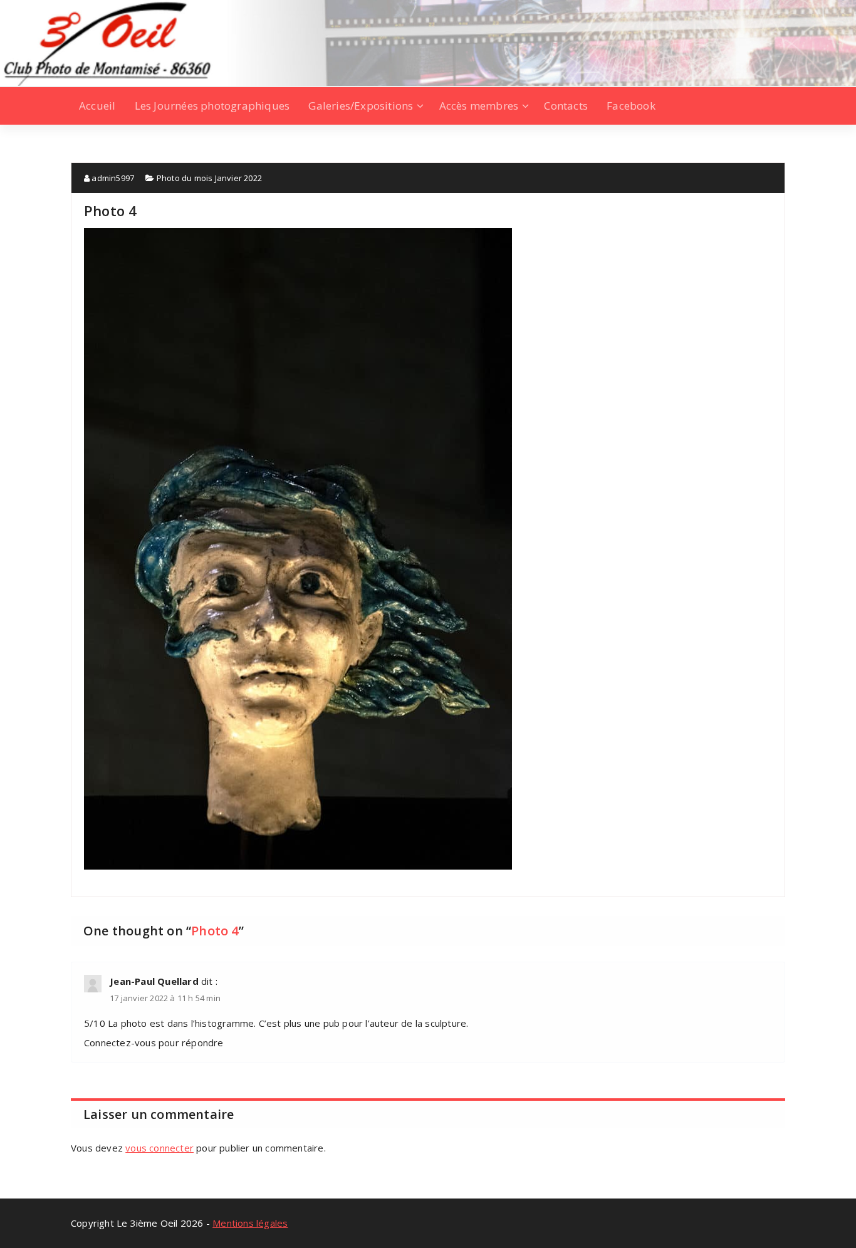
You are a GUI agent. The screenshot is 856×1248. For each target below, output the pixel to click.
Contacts (566, 105)
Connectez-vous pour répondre (154, 1042)
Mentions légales (250, 1223)
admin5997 (112, 178)
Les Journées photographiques (212, 105)
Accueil (97, 105)
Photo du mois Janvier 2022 (209, 178)
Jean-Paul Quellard (154, 981)
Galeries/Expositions (360, 105)
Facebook (631, 105)
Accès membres (479, 105)
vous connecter (159, 1147)
